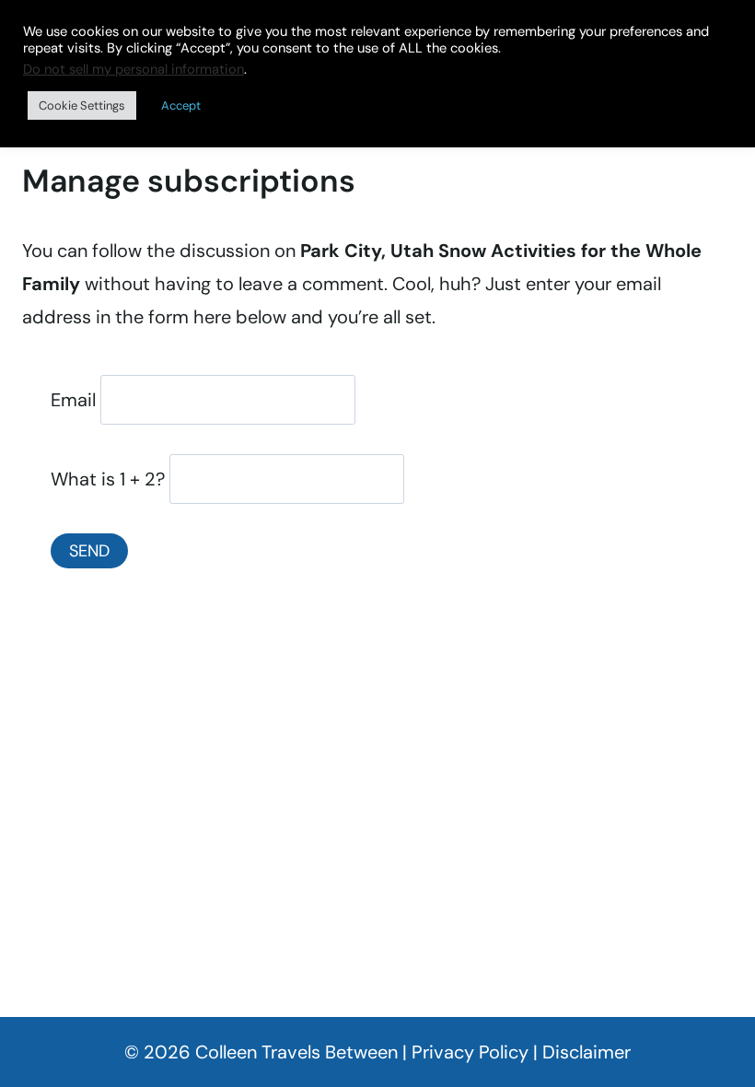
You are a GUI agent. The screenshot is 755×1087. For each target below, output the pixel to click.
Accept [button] (181, 105)
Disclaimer (586, 1052)
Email (73, 400)
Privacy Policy (470, 1052)
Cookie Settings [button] (82, 105)
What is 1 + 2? (108, 479)
